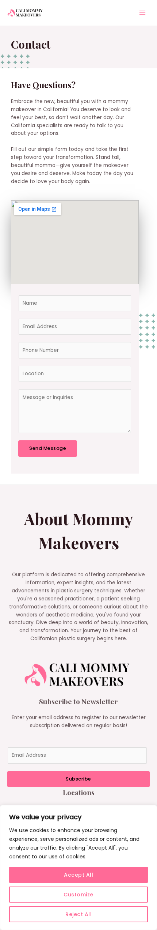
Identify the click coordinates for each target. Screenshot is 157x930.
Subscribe (78, 779)
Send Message (47, 448)
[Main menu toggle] (142, 12)
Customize (78, 894)
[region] (78, 867)
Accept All (78, 874)
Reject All (78, 914)
